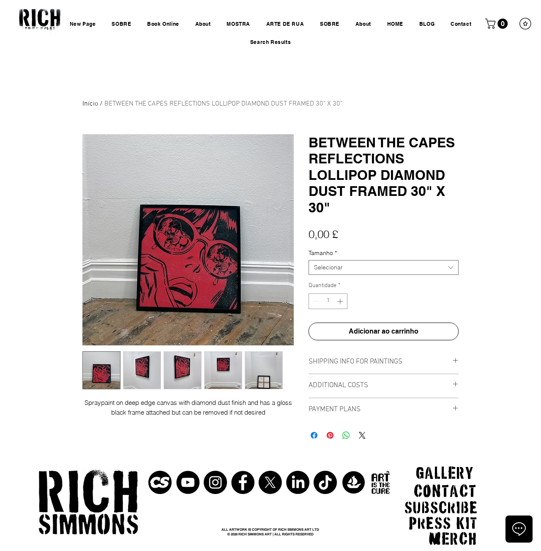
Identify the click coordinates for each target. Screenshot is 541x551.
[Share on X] (362, 435)
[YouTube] (187, 482)
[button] (497, 24)
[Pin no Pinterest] (330, 435)
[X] (270, 482)
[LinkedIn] (297, 482)
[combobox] (384, 267)
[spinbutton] (328, 301)
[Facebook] (242, 482)
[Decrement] (315, 301)
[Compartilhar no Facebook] (314, 435)
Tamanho (323, 253)
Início (90, 104)
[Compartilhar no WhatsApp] (346, 435)
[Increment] (341, 301)
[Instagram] (215, 482)
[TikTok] (325, 482)
